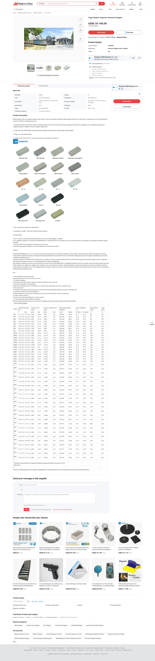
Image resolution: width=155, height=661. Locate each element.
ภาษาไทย (106, 650)
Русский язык (61, 650)
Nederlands (81, 650)
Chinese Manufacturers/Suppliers (56, 648)
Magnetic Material (37, 12)
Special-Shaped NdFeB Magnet (94, 625)
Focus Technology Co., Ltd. (65, 654)
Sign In (91, 77)
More (14, 641)
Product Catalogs (38, 601)
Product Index (108, 648)
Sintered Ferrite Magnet (32, 625)
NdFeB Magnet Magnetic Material (94, 634)
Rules (140, 9)
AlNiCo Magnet (18, 625)
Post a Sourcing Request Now (62, 509)
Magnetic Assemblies (19, 608)
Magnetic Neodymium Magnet (116, 634)
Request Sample (121, 37)
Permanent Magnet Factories (73, 634)
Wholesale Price (80, 648)
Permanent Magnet (115, 605)
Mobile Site (116, 648)
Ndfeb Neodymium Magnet (21, 638)
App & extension (120, 9)
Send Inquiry (101, 32)
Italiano (68, 650)
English (35, 650)
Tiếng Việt (118, 650)
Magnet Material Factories (21, 634)
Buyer (101, 9)
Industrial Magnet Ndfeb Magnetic (42, 638)
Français (54, 650)
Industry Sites (89, 648)
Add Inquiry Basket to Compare (49, 75)
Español (41, 650)
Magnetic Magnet (38, 634)
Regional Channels (98, 648)
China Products (42, 648)
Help (110, 9)
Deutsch (74, 650)
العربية (87, 650)
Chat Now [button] (130, 32)
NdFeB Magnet (47, 12)
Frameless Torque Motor (52, 605)
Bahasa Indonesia (127, 650)
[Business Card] (139, 94)
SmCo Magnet (47, 625)
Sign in (140, 5)
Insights (123, 648)
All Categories (19, 9)
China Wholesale (70, 648)
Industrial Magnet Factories (54, 634)
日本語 (97, 650)
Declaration (96, 654)
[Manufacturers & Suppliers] (22, 4)
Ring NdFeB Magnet (76, 625)
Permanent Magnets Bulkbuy (93, 638)
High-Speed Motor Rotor (19, 605)
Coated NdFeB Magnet (61, 625)
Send (26, 509)
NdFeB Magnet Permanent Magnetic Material (68, 638)
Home (14, 12)
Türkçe (112, 650)
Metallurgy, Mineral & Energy (24, 12)
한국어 (92, 650)
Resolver (80, 605)
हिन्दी (102, 650)
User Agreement (87, 654)
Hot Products (33, 648)
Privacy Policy (104, 654)
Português (47, 650)
